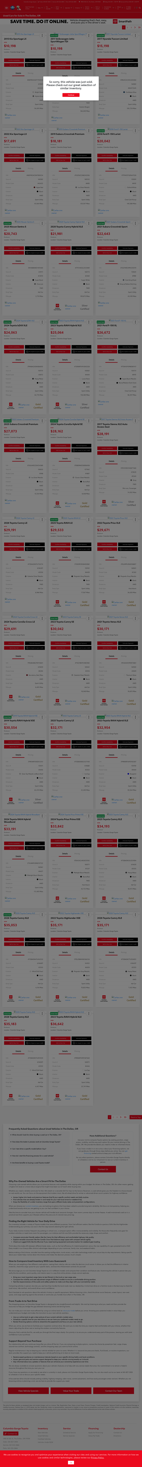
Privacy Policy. (97, 1457)
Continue (71, 95)
